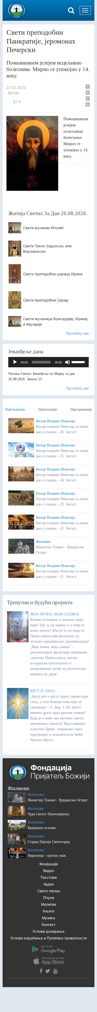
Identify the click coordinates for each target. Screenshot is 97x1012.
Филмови (43, 542)
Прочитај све (77, 333)
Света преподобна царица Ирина (53, 274)
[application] (48, 362)
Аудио (48, 884)
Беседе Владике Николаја (55, 421)
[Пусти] (15, 362)
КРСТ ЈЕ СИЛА (42, 691)
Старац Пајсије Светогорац (49, 842)
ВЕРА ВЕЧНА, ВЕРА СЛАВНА (54, 614)
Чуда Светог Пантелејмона (48, 814)
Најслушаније (81, 409)
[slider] (79, 361)
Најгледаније (15, 409)
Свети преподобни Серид (45, 300)
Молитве (48, 904)
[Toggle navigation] (85, 10)
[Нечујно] (67, 362)
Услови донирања (48, 931)
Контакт (48, 924)
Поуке (48, 897)
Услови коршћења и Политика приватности (48, 938)
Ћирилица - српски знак (47, 856)
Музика (48, 918)
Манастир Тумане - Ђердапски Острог (58, 800)
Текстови (48, 877)
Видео (48, 870)
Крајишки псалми (42, 828)
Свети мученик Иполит (43, 228)
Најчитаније (47, 409)
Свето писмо (48, 891)
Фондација (48, 864)
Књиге (48, 911)
